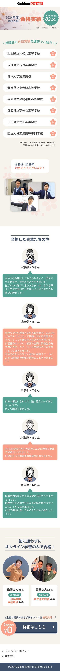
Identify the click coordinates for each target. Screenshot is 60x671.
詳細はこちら (34, 626)
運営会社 (10, 656)
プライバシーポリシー (17, 650)
